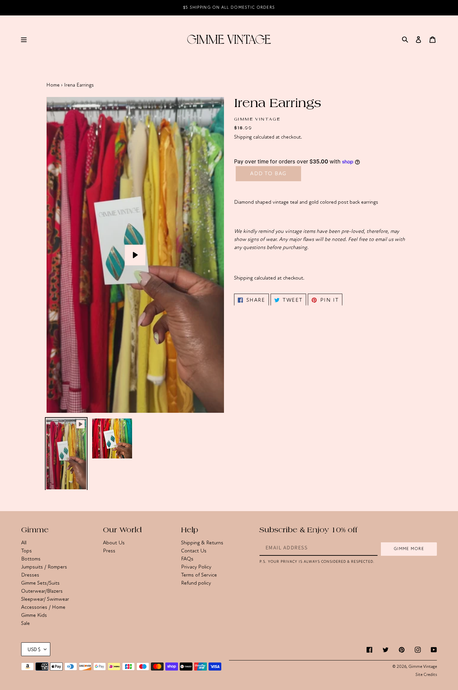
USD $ (34, 649)
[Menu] (23, 39)
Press (109, 550)
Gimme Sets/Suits (40, 583)
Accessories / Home (43, 607)
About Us (114, 542)
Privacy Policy (196, 566)
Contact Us (194, 550)
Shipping (243, 137)
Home (53, 85)
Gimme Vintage (422, 666)
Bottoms (31, 558)
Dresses (30, 575)
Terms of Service (199, 575)
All (23, 542)
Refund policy (196, 583)
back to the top (415, 681)
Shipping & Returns (202, 542)
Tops (26, 550)
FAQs (187, 558)
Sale (25, 623)
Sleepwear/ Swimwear (45, 599)
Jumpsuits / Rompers (44, 566)
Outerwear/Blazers (42, 591)
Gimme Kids (34, 615)
